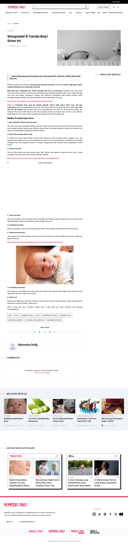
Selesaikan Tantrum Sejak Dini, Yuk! (86, 419)
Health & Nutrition (107, 416)
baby (10, 315)
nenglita (33, 425)
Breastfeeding (33, 416)
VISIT (56, 456)
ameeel (57, 425)
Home (9, 23)
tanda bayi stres (65, 315)
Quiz (98, 13)
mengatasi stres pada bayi (35, 320)
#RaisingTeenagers (116, 13)
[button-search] (86, 7)
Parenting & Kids (11, 13)
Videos (104, 13)
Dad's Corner (90, 13)
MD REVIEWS (116, 2)
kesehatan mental (27, 315)
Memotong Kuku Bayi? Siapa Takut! (112, 419)
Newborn (7, 416)
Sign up (42, 373)
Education (25, 13)
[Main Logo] (16, 7)
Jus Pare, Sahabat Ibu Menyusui (38, 419)
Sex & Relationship (58, 13)
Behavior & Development (85, 416)
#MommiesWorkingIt (40, 13)
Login (35, 373)
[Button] (59, 456)
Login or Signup (103, 7)
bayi (16, 315)
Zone (37, 315)
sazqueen (107, 425)
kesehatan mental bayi (54, 320)
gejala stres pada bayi (16, 320)
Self (70, 13)
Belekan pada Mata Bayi (13, 419)
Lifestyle (79, 13)
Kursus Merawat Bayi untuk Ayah (63, 419)
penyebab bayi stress (50, 315)
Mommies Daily (15, 46)
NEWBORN (10, 31)
